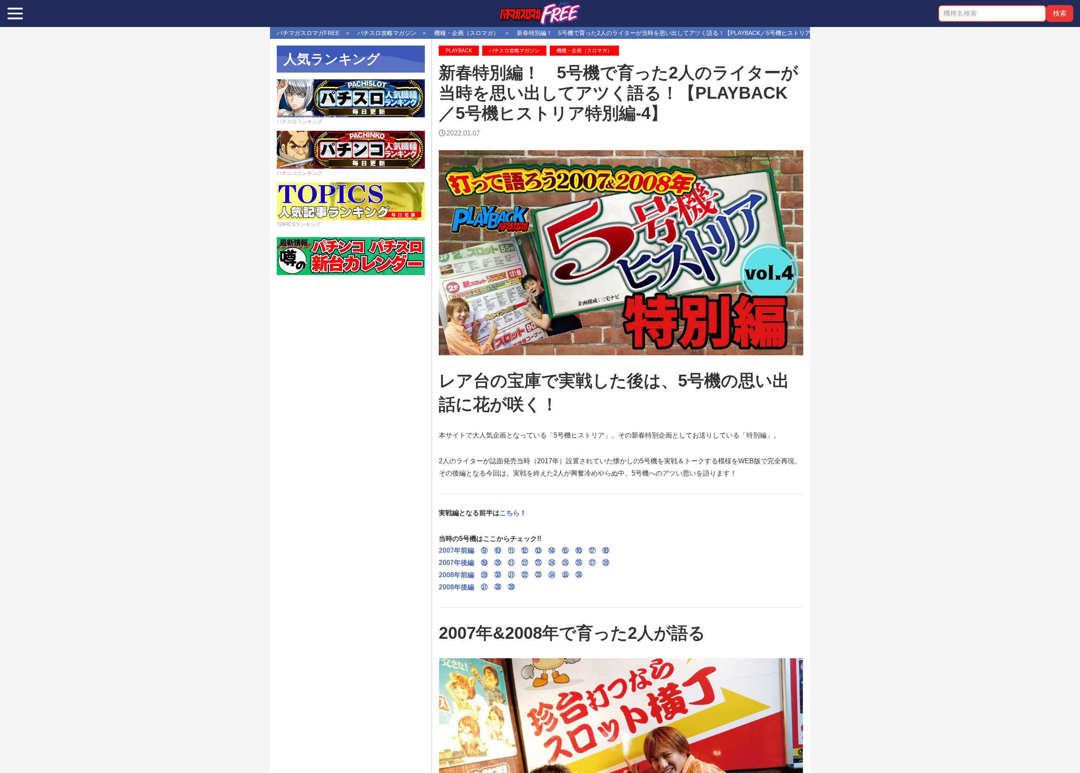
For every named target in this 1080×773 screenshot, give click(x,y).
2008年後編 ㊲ (463, 587)
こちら (510, 512)
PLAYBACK (459, 51)
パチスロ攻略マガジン (514, 51)
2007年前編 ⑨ (466, 550)
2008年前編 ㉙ (463, 574)
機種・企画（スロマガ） (584, 51)
